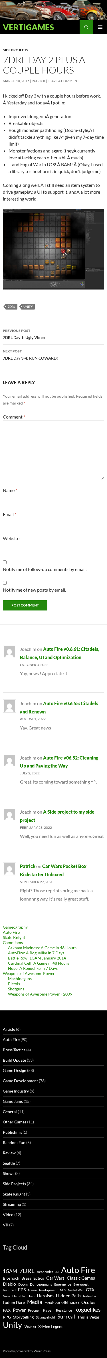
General (10, 1111)
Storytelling (23, 1317)
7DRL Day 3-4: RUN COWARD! (30, 354)
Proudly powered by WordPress (27, 1351)
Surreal (66, 1316)
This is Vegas (88, 1317)
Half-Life (18, 1296)
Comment (14, 416)
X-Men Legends (51, 1326)
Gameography (15, 927)
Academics (45, 1272)
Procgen (34, 1310)
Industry (89, 1296)
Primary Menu (100, 27)
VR (5, 1224)
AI (57, 1272)
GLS (63, 1290)
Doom (23, 1284)
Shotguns (16, 988)
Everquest (80, 1284)
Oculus (88, 1302)
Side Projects (15, 50)
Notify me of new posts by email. (34, 589)
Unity (28, 306)
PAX (7, 1310)
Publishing (12, 1132)
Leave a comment (63, 81)
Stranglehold (45, 1317)
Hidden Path (68, 1295)
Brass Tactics (14, 1049)
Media (34, 1301)
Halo (31, 1296)
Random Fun (14, 1142)
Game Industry (16, 1091)
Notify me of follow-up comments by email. (44, 569)
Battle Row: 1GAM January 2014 (37, 957)
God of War (76, 1290)
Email (9, 514)
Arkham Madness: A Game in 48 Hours (42, 947)
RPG (7, 1317)
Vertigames (28, 27)
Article (9, 1029)
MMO (74, 1302)
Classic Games (81, 1277)
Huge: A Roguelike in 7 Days (33, 968)
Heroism (45, 1295)
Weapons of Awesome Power (29, 973)
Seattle (9, 1163)
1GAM (10, 1271)
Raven (48, 1310)
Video (8, 1214)
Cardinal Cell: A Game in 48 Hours (38, 963)
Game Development (20, 1080)
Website (11, 538)
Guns (6, 1296)
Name (10, 490)
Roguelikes (87, 1309)
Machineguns (20, 978)
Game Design (14, 1070)
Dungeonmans (41, 1284)
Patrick (38, 81)
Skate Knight (14, 937)
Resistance (64, 1310)
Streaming (12, 1204)
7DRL (11, 306)
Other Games (14, 1121)
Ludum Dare (14, 1302)
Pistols (14, 983)
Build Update (14, 1060)
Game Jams (13, 942)
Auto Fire (11, 932)
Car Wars (55, 1277)
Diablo (9, 1283)
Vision (30, 1326)
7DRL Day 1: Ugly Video (24, 334)
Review (9, 1152)
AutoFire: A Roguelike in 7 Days (36, 952)
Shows (8, 1173)
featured (9, 1290)
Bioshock (11, 1278)
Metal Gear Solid (56, 1303)
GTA (90, 1289)
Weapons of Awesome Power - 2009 (40, 994)
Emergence (62, 1284)
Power (19, 1310)
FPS (22, 1289)
